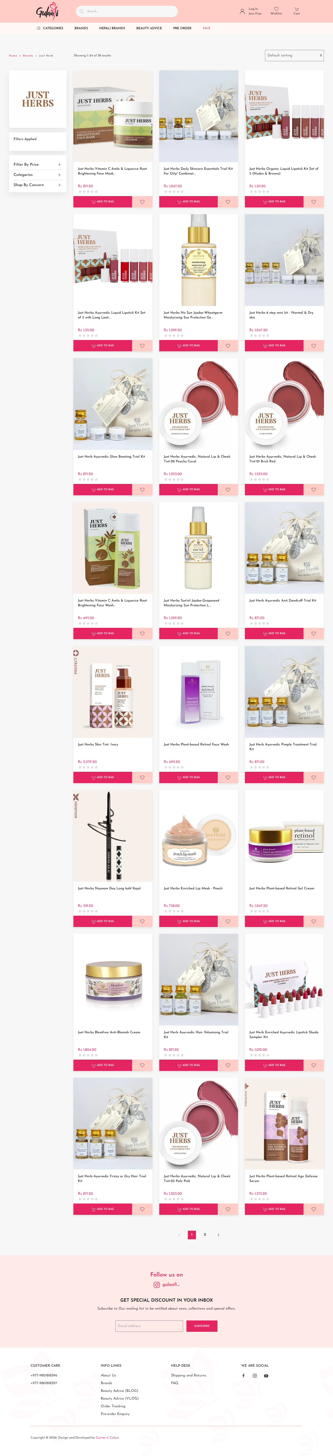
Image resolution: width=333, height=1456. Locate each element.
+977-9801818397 (44, 1383)
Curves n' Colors (107, 1437)
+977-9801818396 (44, 1375)
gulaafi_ (171, 1284)
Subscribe (202, 1326)
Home (13, 56)
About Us (108, 1375)
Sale (206, 28)
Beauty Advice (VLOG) (120, 1398)
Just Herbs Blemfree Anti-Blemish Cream (109, 1032)
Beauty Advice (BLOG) (119, 1391)
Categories (53, 28)
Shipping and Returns (188, 1375)
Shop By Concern (29, 185)
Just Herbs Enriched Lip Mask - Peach (193, 888)
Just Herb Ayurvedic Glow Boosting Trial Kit (111, 457)
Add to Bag (105, 201)
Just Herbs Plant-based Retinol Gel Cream (281, 888)
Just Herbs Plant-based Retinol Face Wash (196, 744)
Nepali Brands (112, 28)
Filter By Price (26, 165)
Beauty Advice (149, 28)
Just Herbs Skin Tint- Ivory (98, 744)
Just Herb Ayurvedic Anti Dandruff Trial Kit (282, 600)
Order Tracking (113, 1406)
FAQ (174, 1383)
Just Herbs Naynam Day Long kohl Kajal (109, 888)
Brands (81, 28)
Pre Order (182, 28)
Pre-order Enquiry (115, 1414)
